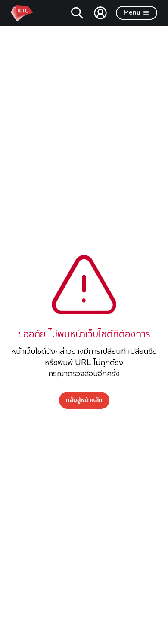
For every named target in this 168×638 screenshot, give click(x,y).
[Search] (77, 13)
